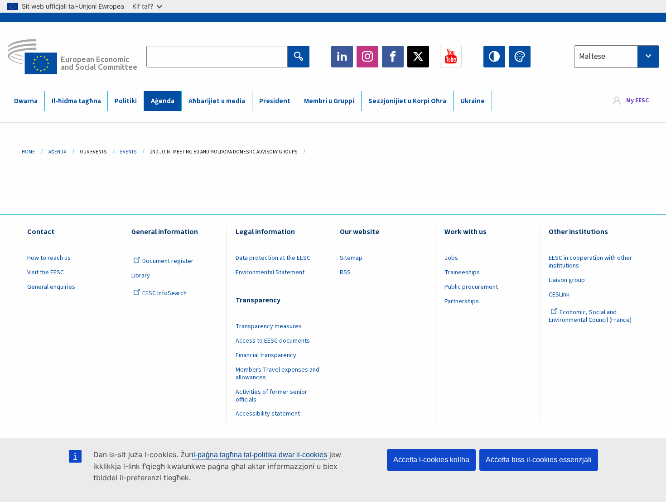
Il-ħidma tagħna (76, 101)
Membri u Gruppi (329, 101)
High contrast (494, 56)
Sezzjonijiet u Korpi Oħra (407, 101)
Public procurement (471, 287)
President (274, 101)
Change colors (520, 56)
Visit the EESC (45, 272)
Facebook (393, 56)
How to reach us (49, 258)
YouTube (451, 56)
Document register (167, 261)
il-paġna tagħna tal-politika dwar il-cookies (259, 455)
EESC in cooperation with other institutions (590, 261)
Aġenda (162, 101)
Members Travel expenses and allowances (277, 373)
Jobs (451, 258)
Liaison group (567, 280)
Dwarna (26, 101)
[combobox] (616, 56)
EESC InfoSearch (164, 293)
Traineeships (462, 272)
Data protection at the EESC (273, 258)
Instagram (367, 56)
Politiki (126, 101)
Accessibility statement (268, 413)
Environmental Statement (270, 272)
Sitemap (351, 258)
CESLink (559, 294)
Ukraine (472, 101)
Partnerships (461, 301)
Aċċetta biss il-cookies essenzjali (539, 460)
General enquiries (51, 287)
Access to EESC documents (273, 340)
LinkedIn (342, 56)
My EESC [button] (637, 100)
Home (28, 151)
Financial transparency (266, 355)
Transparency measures (269, 326)
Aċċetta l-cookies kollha (431, 460)
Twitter (418, 56)
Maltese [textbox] (592, 56)
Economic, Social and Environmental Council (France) (591, 316)
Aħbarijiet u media (216, 101)
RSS (345, 272)
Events (128, 151)
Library (140, 275)
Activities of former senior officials (271, 395)
